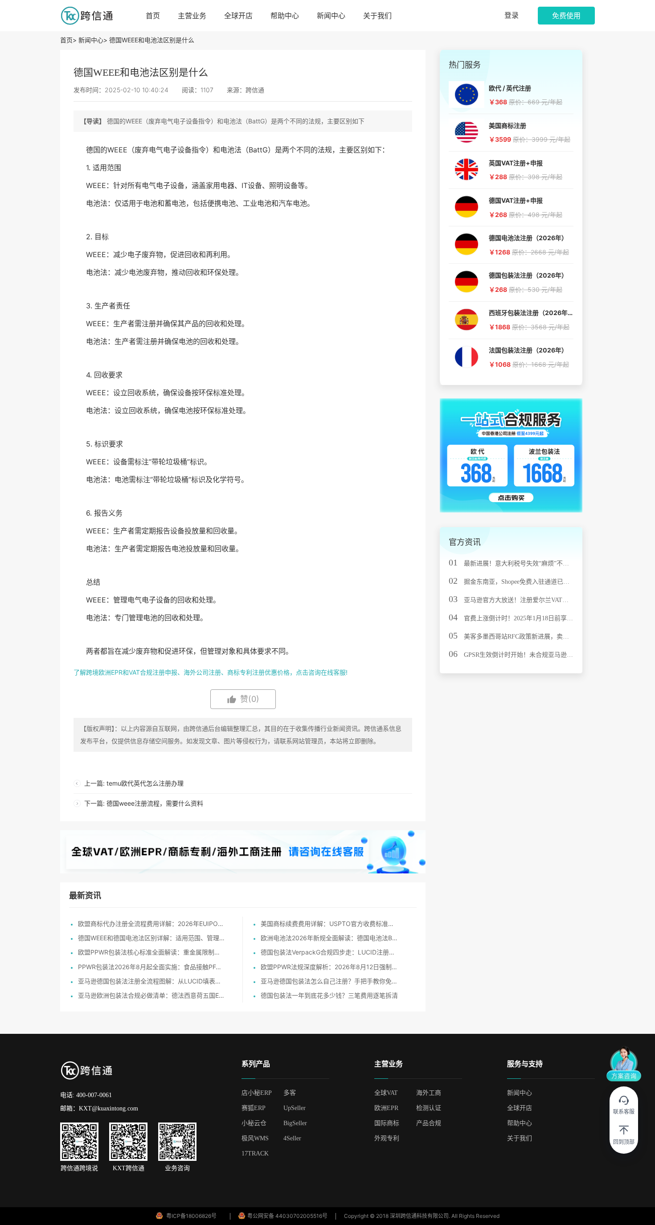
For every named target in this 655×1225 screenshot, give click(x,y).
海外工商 (428, 1093)
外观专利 (386, 1138)
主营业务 (192, 15)
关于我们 (377, 15)
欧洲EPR (386, 1108)
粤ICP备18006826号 (191, 1216)
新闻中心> (92, 40)
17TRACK (255, 1153)
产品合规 (428, 1123)
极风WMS (255, 1138)
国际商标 (386, 1123)
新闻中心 (331, 15)
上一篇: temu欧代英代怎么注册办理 (134, 783)
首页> (69, 40)
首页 (153, 15)
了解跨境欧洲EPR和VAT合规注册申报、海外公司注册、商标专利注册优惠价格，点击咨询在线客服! (211, 672)
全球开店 (238, 15)
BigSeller (295, 1123)
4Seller (292, 1138)
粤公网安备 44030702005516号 (287, 1216)
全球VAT (386, 1093)
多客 (289, 1093)
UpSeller (294, 1108)
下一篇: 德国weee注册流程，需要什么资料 (143, 803)
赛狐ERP (254, 1108)
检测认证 (428, 1108)
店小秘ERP (257, 1093)
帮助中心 (284, 15)
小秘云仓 (254, 1123)
